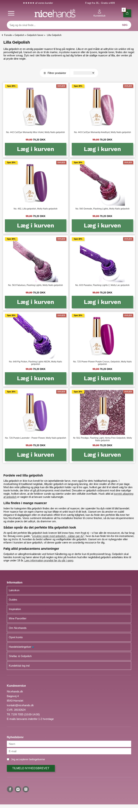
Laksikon (14, 590)
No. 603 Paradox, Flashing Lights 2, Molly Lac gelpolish (102, 285)
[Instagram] (18, 789)
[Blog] (26, 789)
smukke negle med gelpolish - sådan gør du (57, 536)
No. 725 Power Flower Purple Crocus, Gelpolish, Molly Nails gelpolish (102, 362)
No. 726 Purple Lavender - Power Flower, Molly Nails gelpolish (35, 438)
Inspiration (15, 609)
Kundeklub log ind (19, 665)
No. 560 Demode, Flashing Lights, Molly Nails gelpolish (102, 208)
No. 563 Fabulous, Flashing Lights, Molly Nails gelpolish (35, 285)
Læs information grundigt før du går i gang (48, 560)
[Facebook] (10, 789)
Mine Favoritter (17, 618)
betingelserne (37, 759)
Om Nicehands (18, 627)
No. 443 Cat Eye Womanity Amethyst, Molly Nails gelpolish (102, 132)
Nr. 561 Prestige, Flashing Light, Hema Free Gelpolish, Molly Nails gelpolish (102, 439)
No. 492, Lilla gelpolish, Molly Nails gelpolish (36, 208)
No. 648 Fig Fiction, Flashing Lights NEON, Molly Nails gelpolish (35, 362)
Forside (8, 35)
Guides (13, 599)
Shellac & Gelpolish (20, 656)
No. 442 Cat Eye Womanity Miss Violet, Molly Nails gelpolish (35, 132)
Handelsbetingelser (20, 646)
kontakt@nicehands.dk (20, 705)
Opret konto (16, 637)
